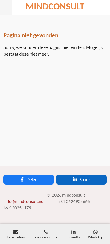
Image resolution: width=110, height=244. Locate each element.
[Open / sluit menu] (6, 7)
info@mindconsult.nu (24, 201)
